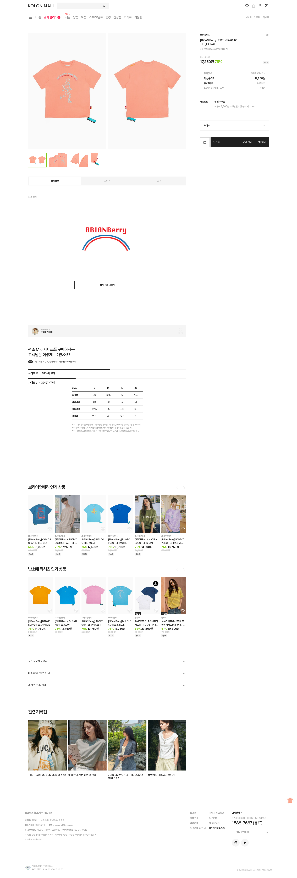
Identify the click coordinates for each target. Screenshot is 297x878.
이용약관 (194, 823)
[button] (49, 529)
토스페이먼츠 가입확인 (33, 839)
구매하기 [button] (261, 142)
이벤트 (266, 17)
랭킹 (108, 17)
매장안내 (194, 818)
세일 (67, 17)
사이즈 (107, 181)
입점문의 (213, 818)
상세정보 (55, 181)
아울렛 (138, 17)
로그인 (193, 812)
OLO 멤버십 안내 (197, 828)
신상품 (117, 17)
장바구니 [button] (246, 142)
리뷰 (159, 181)
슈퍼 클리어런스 (53, 17)
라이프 (128, 17)
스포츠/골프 (96, 17)
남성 (75, 17)
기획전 (257, 17)
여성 (83, 17)
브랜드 (249, 17)
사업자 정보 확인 (216, 812)
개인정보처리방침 (217, 828)
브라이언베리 (205, 35)
